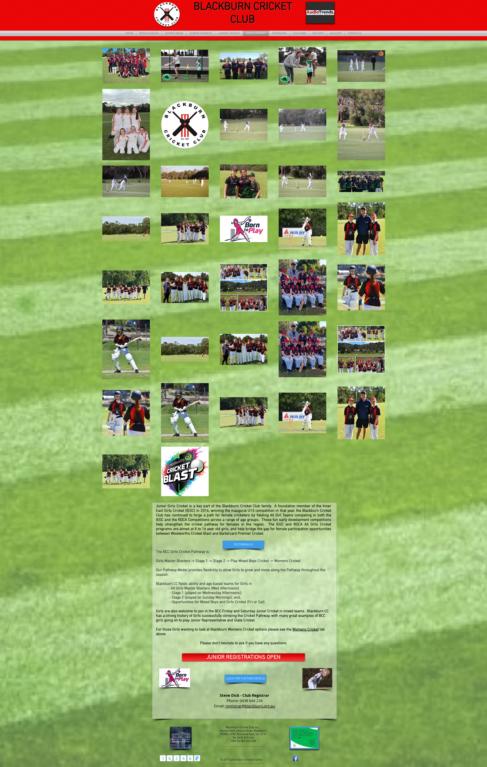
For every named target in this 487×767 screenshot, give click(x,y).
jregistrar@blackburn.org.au (250, 706)
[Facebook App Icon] (295, 758)
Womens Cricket (305, 629)
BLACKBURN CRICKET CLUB (243, 13)
